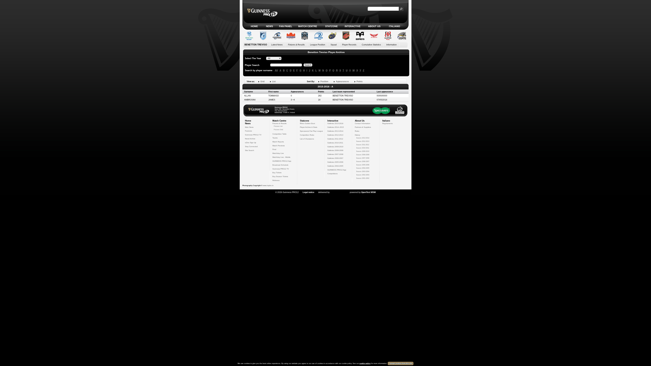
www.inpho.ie (268, 185)
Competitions (332, 174)
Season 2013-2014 (362, 138)
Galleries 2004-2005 (335, 166)
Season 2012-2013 (362, 141)
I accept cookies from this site (400, 363)
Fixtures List (278, 126)
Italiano (394, 26)
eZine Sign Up (250, 143)
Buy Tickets (276, 173)
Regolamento (387, 123)
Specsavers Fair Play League (311, 131)
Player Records (349, 45)
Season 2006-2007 (362, 161)
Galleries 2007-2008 (335, 154)
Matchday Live (278, 153)
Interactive (352, 26)
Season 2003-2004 (362, 171)
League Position (317, 45)
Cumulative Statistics (371, 45)
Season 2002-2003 (362, 175)
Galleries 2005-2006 (335, 162)
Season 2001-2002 (362, 178)
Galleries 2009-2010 (335, 147)
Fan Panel (285, 26)
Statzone (331, 26)
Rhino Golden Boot (307, 123)
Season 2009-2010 (362, 151)
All (276, 70)
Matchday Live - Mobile (281, 157)
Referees (276, 180)
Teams (275, 138)
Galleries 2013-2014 (335, 131)
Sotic (338, 192)
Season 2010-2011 (362, 148)
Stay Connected (251, 146)
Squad (334, 45)
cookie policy (365, 363)
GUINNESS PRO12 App (281, 161)
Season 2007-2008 (362, 158)
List (274, 81)
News (269, 26)
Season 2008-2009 (362, 155)
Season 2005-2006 (362, 165)
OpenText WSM (368, 192)
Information (391, 45)
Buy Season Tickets (280, 176)
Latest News (277, 45)
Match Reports (278, 142)
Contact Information (362, 123)
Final (274, 149)
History (357, 135)
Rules (357, 131)
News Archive (250, 139)
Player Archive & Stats (308, 127)
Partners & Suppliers (363, 127)
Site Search (249, 150)
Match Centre (307, 26)
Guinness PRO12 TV (253, 135)
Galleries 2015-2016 (335, 123)
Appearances (342, 81)
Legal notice (308, 192)
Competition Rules (307, 135)
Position (324, 81)
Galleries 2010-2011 (335, 143)
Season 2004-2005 (362, 168)
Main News (249, 127)
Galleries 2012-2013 (335, 135)
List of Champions (307, 139)
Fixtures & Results (296, 45)
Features (248, 131)
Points (360, 81)
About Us (374, 26)
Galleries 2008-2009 (335, 150)
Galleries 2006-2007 (335, 158)
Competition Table (279, 134)
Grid (262, 81)
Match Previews (278, 146)
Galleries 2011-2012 (335, 139)
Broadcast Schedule (280, 165)
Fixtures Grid (278, 129)
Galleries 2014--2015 (335, 127)
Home (254, 26)
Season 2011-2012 (362, 145)
